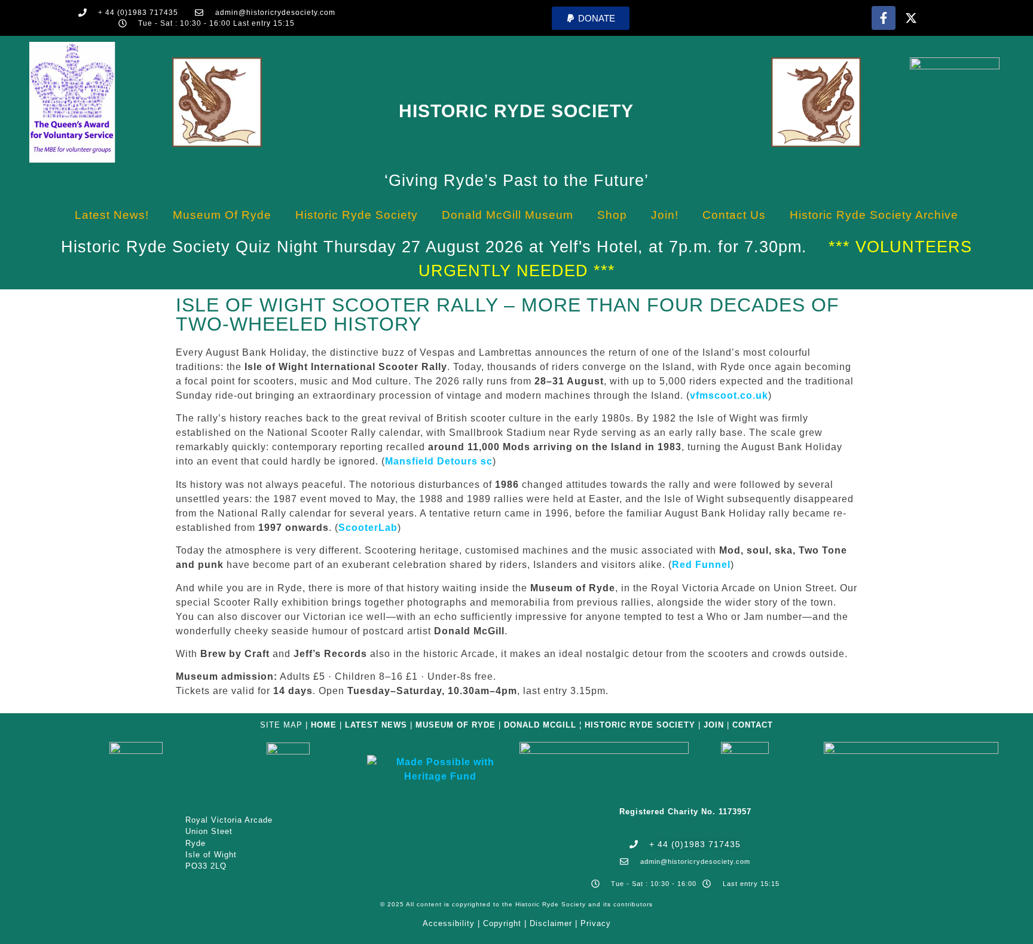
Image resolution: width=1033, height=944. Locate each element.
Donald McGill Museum (507, 215)
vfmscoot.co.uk (729, 395)
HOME (324, 724)
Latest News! (112, 215)
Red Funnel (701, 565)
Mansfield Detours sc (439, 461)
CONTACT (752, 724)
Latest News (376, 724)
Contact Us (734, 215)
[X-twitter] (911, 18)
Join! (665, 215)
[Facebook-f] (884, 18)
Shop (612, 215)
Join (714, 724)
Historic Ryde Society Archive (874, 215)
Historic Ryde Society (516, 111)
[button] (590, 18)
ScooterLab (368, 528)
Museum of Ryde (222, 215)
